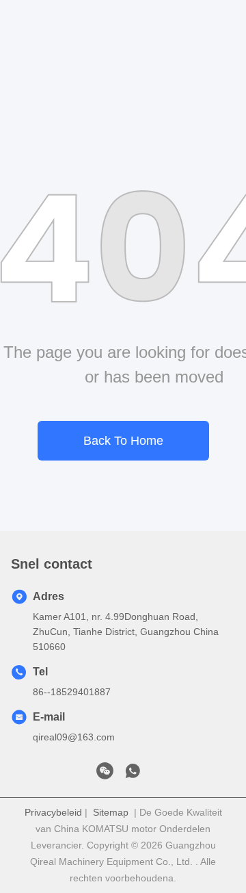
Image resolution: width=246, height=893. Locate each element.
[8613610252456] (132, 774)
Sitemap (110, 812)
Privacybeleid (53, 812)
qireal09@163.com (74, 737)
